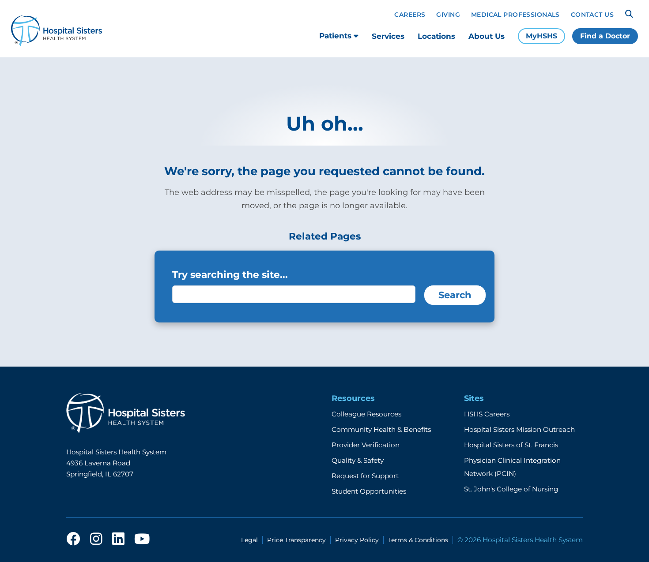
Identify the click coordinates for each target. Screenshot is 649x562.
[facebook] (73, 539)
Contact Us (592, 15)
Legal (249, 540)
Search (455, 294)
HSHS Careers (486, 414)
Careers (409, 15)
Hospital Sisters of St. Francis (511, 445)
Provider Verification (366, 445)
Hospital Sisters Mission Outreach (519, 429)
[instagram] (96, 539)
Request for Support (365, 476)
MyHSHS (541, 36)
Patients (336, 35)
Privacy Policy (357, 540)
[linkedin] (118, 539)
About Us (486, 36)
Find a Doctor (605, 36)
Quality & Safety (358, 460)
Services (388, 36)
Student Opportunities (369, 491)
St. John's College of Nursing (511, 489)
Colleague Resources (366, 414)
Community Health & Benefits (381, 429)
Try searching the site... (230, 274)
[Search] (629, 14)
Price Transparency (296, 540)
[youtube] (142, 539)
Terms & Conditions (418, 540)
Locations (436, 36)
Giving (448, 15)
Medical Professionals (515, 15)
